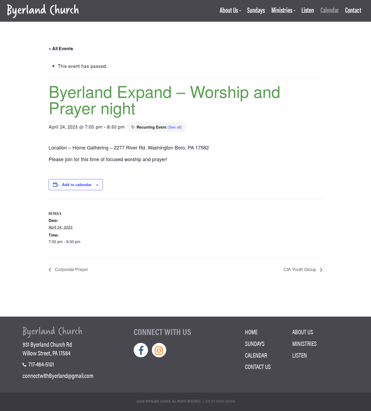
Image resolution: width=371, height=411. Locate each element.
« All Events (61, 48)
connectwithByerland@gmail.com (58, 375)
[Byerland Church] (43, 11)
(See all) (175, 127)
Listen (307, 10)
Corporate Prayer (71, 269)
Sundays (256, 10)
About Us (229, 10)
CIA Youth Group (300, 269)
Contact (353, 10)
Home (251, 331)
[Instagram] (159, 350)
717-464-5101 (40, 364)
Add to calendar (77, 184)
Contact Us (258, 366)
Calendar (329, 10)
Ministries (281, 10)
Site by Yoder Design (220, 401)
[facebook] (141, 350)
